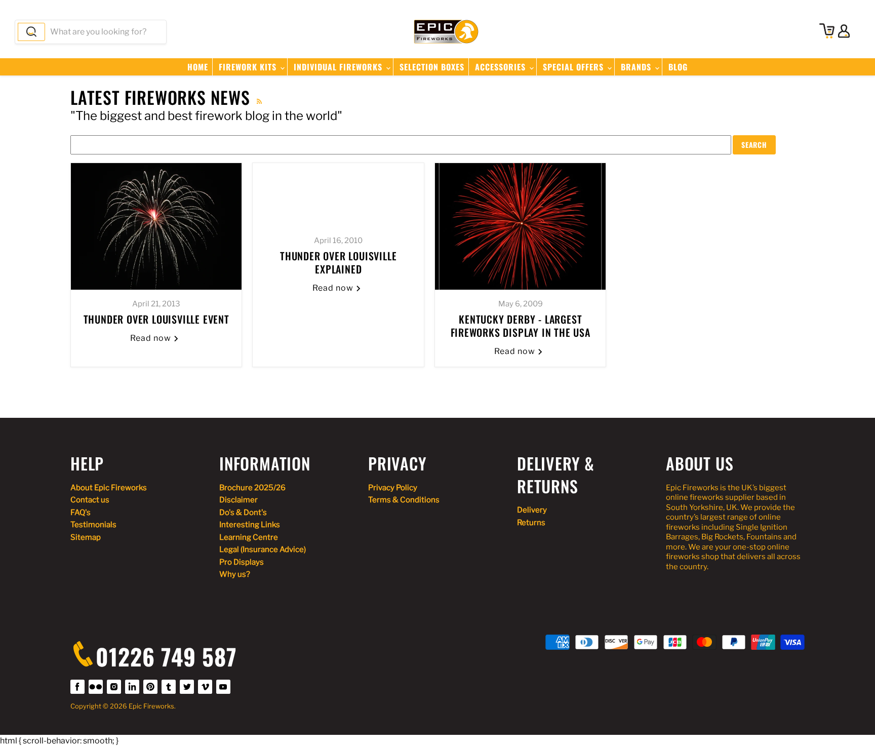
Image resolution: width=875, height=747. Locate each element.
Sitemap (85, 537)
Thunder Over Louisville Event (156, 319)
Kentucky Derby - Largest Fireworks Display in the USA (520, 325)
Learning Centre (248, 537)
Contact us (89, 499)
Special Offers (574, 67)
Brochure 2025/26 (252, 487)
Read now (151, 338)
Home (197, 67)
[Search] (31, 32)
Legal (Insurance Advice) (262, 549)
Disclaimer (238, 499)
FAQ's (80, 512)
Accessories (501, 67)
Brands (637, 67)
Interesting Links (249, 524)
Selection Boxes (432, 67)
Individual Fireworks (339, 67)
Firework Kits (249, 67)
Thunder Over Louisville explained (338, 262)
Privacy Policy (392, 487)
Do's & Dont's (243, 512)
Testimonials (93, 524)
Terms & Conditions (404, 499)
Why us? (234, 574)
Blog (678, 67)
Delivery (532, 510)
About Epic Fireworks (108, 487)
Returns (531, 522)
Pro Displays (241, 562)
